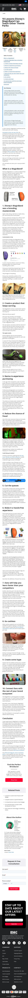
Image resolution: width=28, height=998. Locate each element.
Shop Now (14, 780)
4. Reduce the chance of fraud (11, 67)
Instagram (8, 942)
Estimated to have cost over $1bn (10, 132)
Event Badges (5, 976)
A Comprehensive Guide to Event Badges (15, 802)
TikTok (24, 942)
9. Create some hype (8, 79)
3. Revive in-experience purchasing (12, 65)
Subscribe (14, 924)
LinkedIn (14, 942)
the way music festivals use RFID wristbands (13, 456)
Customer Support (18, 950)
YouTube (19, 942)
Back (4, 13)
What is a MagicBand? (9, 58)
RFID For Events (5, 979)
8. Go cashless (7, 77)
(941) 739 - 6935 (20, 971)
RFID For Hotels (5, 982)
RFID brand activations (18, 750)
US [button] (23, 5)
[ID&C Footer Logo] (14, 934)
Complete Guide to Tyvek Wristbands (14, 799)
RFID (4, 49)
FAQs (15, 961)
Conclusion (6, 84)
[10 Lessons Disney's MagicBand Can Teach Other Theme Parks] (14, 39)
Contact (4, 953)
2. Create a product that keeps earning (13, 63)
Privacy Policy (17, 958)
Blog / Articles (5, 958)
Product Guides (5, 964)
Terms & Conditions (18, 956)
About (3, 950)
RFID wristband (11, 151)
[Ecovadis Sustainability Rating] (14, 989)
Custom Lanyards (6, 973)
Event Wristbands (6, 971)
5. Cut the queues (8, 69)
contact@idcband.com (21, 973)
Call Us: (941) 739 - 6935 (8, 5)
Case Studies (5, 961)
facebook (3, 942)
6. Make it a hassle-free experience (12, 71)
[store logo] (14, 9)
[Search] (21, 9)
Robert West (11, 852)
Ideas (5, 50)
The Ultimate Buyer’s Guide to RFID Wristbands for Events (13, 805)
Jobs (3, 956)
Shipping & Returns (18, 953)
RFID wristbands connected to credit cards (13, 627)
